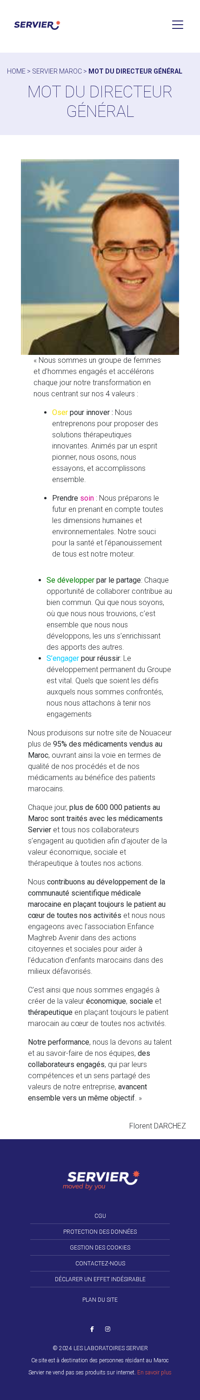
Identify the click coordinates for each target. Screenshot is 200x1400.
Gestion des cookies (100, 1247)
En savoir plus (154, 1372)
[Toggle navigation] (178, 24)
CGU (100, 1216)
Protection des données (100, 1232)
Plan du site (100, 1300)
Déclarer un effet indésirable (100, 1279)
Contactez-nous (100, 1263)
